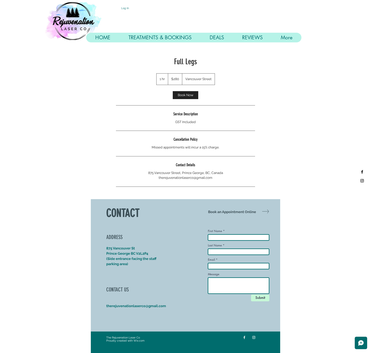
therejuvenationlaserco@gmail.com (136, 306)
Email (211, 259)
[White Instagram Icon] (254, 337)
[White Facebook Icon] (244, 337)
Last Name (215, 245)
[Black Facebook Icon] (362, 172)
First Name (215, 231)
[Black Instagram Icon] (362, 180)
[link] (185, 95)
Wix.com (139, 340)
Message (213, 274)
